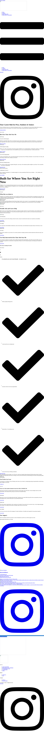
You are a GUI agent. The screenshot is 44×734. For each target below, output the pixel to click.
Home (3, 12)
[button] (22, 41)
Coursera (3, 13)
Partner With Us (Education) (7, 70)
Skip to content (2, 0)
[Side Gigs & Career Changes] (13, 10)
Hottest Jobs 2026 (5, 69)
